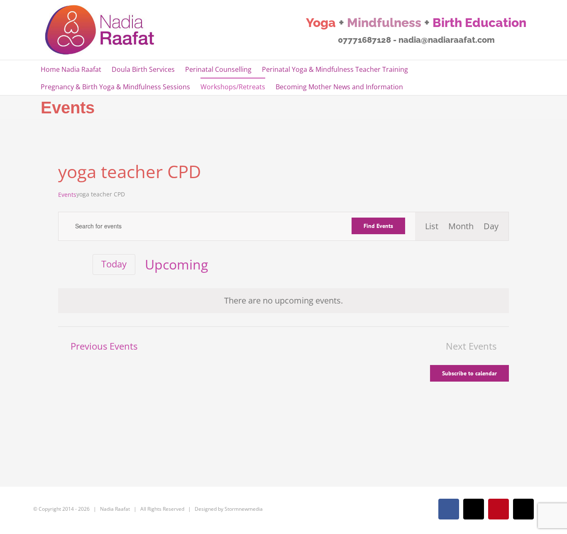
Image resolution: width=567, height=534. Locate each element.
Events (67, 194)
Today (114, 263)
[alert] (283, 300)
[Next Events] (78, 265)
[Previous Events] (63, 264)
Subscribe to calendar (469, 373)
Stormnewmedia (244, 508)
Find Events (378, 226)
